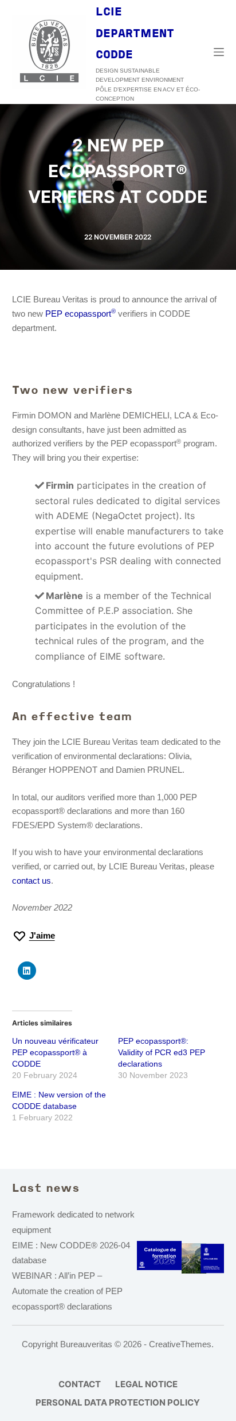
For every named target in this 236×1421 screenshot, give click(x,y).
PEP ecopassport (80, 313)
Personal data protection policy (118, 1402)
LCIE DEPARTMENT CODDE (135, 34)
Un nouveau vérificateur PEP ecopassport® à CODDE (55, 1052)
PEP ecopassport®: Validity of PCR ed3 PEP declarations (161, 1052)
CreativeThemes (180, 1344)
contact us (31, 880)
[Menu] (219, 52)
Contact (79, 1384)
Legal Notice (146, 1384)
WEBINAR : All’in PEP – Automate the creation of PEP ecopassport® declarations (67, 1291)
